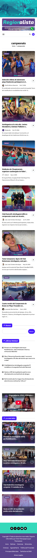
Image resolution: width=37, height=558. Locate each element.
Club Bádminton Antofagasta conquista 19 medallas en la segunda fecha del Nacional (17, 366)
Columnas (20, 544)
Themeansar (18, 541)
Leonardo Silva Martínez (11, 309)
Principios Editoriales (12, 551)
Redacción (8, 130)
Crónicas (6, 548)
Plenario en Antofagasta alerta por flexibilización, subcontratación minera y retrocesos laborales (17, 349)
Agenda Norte (14, 548)
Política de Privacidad (27, 548)
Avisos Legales (18, 555)
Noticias (7, 53)
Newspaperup (24, 539)
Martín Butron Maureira (11, 85)
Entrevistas (28, 544)
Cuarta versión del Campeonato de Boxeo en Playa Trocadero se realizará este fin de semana (14, 306)
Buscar (8, 325)
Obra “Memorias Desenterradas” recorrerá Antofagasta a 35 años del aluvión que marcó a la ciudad (19, 358)
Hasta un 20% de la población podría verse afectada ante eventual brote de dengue (17, 373)
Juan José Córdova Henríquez (13, 220)
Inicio (7, 544)
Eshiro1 (7, 175)
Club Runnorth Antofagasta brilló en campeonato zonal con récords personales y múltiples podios (14, 216)
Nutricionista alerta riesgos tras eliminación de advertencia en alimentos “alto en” (19, 380)
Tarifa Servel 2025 (26, 551)
